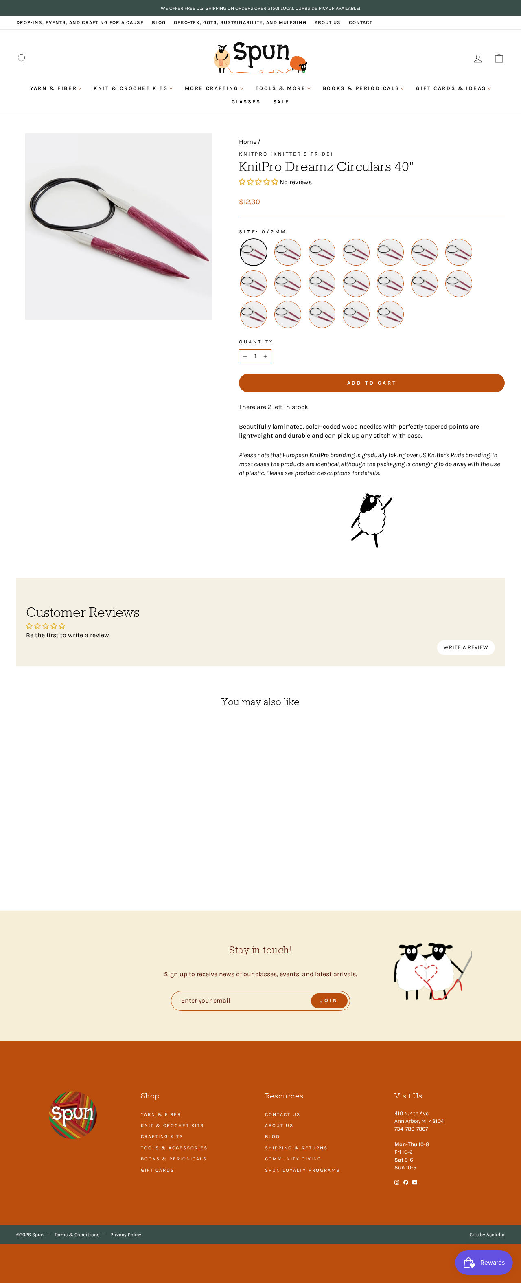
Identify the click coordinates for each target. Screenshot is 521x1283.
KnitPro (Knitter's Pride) (286, 154)
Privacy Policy (125, 1234)
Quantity (256, 342)
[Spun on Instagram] (396, 1181)
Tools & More (281, 88)
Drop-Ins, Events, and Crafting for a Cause (80, 22)
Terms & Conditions (77, 1234)
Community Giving (293, 1159)
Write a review (466, 647)
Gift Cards (157, 1170)
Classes (246, 102)
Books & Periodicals (361, 88)
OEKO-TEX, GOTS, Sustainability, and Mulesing (240, 22)
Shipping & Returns (296, 1148)
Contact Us (282, 1114)
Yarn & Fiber (53, 88)
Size (247, 232)
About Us (328, 22)
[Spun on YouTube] (415, 1181)
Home (247, 141)
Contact (360, 22)
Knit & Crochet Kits (131, 88)
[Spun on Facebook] (405, 1181)
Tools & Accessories (174, 1148)
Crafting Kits (162, 1136)
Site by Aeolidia (487, 1234)
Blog (159, 22)
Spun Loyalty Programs (302, 1170)
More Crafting (212, 88)
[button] (258, 182)
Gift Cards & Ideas (451, 88)
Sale (281, 102)
